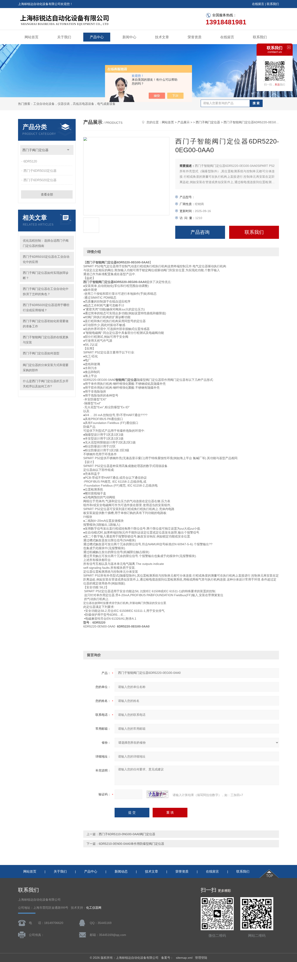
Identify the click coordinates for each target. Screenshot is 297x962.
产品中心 (97, 37)
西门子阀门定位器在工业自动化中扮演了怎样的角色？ (45, 291)
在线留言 (258, 4)
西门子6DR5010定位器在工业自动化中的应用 (46, 259)
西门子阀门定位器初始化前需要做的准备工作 (45, 323)
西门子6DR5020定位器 (40, 180)
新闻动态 (121, 871)
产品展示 (183, 122)
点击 (68, 150)
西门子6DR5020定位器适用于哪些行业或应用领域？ (46, 307)
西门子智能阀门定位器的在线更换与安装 (45, 339)
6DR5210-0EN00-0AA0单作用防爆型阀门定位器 (131, 843)
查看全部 (47, 194)
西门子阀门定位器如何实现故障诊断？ (45, 275)
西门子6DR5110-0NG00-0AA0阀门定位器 (127, 834)
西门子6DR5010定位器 (40, 170)
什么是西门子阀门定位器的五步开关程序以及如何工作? (45, 383)
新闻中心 (129, 37)
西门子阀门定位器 (35, 150)
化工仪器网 (93, 907)
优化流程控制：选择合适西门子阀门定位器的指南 (45, 243)
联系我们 (273, 4)
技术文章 (162, 37)
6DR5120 (30, 161)
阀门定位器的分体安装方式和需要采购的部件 (45, 367)
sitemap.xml (184, 957)
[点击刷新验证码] (157, 794)
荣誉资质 (195, 37)
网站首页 (31, 37)
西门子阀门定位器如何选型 (41, 353)
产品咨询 (200, 232)
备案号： (167, 957)
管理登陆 (201, 957)
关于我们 (64, 37)
